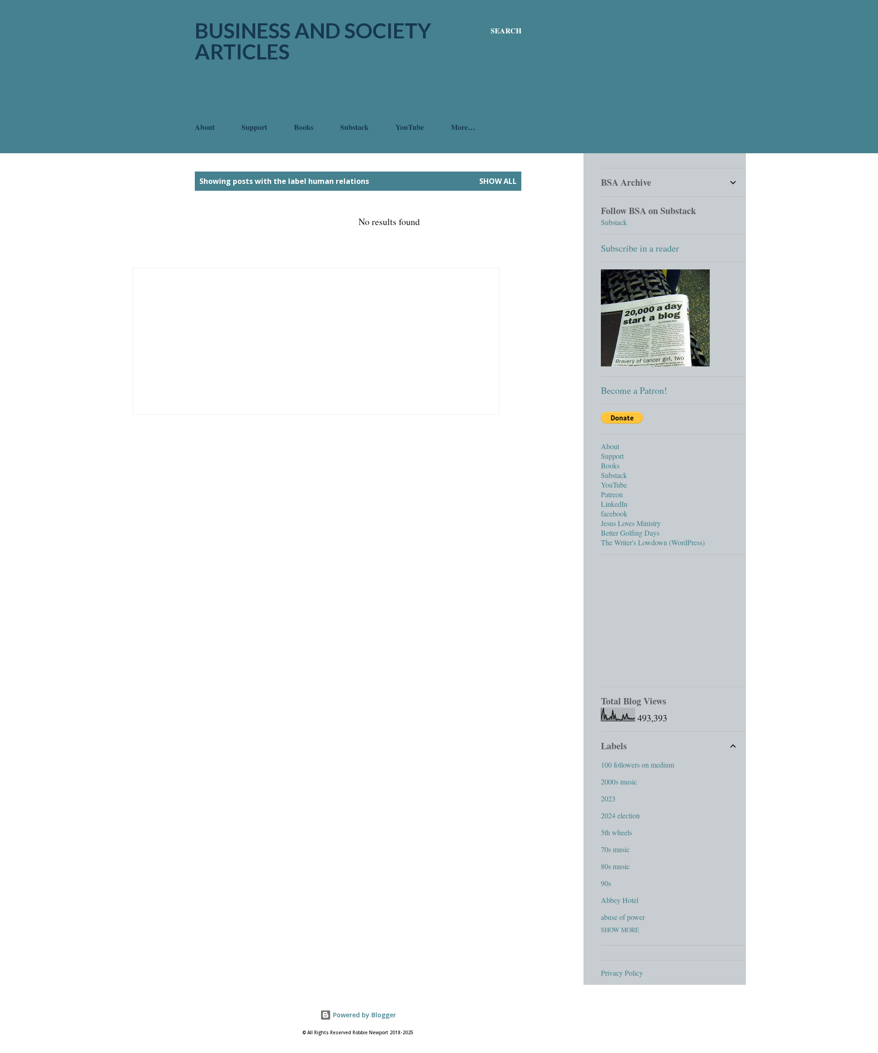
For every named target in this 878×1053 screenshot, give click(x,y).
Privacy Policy (622, 973)
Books (303, 127)
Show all (498, 181)
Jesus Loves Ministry (631, 523)
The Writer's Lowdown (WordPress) (653, 542)
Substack (354, 127)
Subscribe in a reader (640, 248)
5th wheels (616, 832)
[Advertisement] (361, 92)
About (204, 127)
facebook (614, 513)
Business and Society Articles (313, 41)
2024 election (620, 815)
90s (606, 883)
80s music (615, 866)
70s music (615, 849)
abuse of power (623, 917)
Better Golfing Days (630, 532)
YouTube (410, 127)
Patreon (612, 494)
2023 (608, 798)
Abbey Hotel (619, 900)
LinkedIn (614, 504)
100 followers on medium (637, 764)
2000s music (619, 781)
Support (254, 127)
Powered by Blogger (363, 1014)
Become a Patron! (634, 390)
